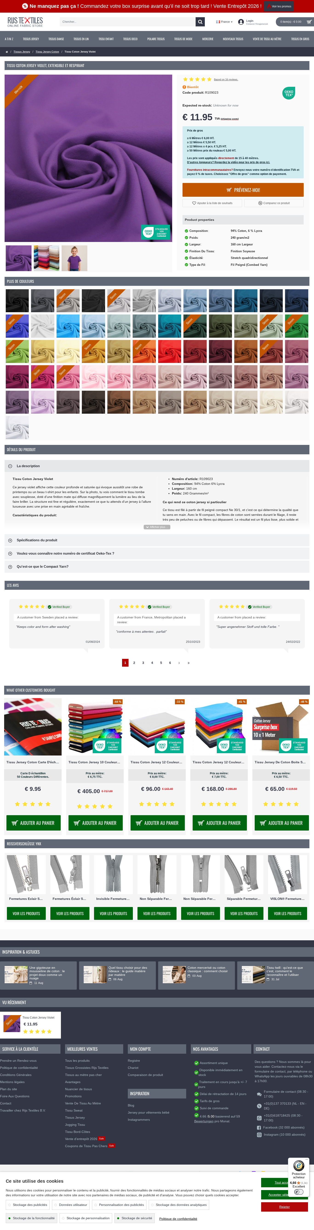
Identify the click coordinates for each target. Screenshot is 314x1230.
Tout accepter (284, 1182)
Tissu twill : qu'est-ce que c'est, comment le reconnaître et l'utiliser (285, 971)
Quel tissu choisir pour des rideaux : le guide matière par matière (127, 971)
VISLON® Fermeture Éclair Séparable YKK (287, 898)
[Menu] (306, 1160)
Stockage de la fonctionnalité (34, 1218)
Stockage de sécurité (137, 1218)
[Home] (7, 52)
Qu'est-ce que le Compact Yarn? (43, 566)
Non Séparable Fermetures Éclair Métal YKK (157, 898)
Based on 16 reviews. (226, 79)
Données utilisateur (73, 1205)
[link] (9, 39)
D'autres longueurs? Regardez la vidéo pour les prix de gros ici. (228, 162)
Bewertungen (204, 1121)
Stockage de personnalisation (88, 1218)
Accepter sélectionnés (284, 1194)
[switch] (298, 1192)
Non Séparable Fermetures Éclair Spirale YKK (200, 898)
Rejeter (284, 1207)
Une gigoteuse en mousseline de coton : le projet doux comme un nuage (47, 973)
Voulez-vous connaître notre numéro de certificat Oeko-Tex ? (65, 553)
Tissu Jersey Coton (47, 51)
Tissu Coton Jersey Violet (38, 1017)
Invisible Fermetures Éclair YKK (113, 898)
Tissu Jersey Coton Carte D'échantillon (32, 762)
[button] (212, 203)
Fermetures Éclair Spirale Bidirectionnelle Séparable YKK (70, 898)
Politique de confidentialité (178, 1219)
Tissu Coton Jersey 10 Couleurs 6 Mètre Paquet (95, 762)
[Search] (200, 21)
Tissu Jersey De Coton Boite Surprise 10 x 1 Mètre (281, 762)
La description (28, 466)
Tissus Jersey (22, 51)
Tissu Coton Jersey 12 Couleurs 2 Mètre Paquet (219, 762)
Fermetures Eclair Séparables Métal (26, 898)
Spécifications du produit (37, 540)
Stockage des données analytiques (181, 1205)
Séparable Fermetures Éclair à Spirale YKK (244, 898)
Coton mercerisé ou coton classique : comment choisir (208, 969)
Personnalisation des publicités (121, 1205)
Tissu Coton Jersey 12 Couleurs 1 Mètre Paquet (157, 762)
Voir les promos (281, 6)
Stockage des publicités (30, 1205)
